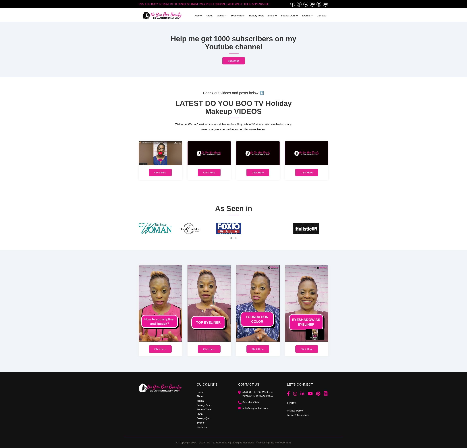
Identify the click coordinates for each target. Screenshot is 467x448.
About (209, 15)
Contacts (202, 427)
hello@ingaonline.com (255, 408)
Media (220, 15)
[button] (231, 238)
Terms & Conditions (298, 414)
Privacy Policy (295, 410)
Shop (271, 15)
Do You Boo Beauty (218, 442)
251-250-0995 (250, 401)
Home (198, 15)
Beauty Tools (256, 15)
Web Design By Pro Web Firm (273, 442)
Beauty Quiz (288, 15)
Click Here (160, 172)
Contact (321, 15)
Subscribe (233, 60)
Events (306, 15)
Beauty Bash (238, 15)
